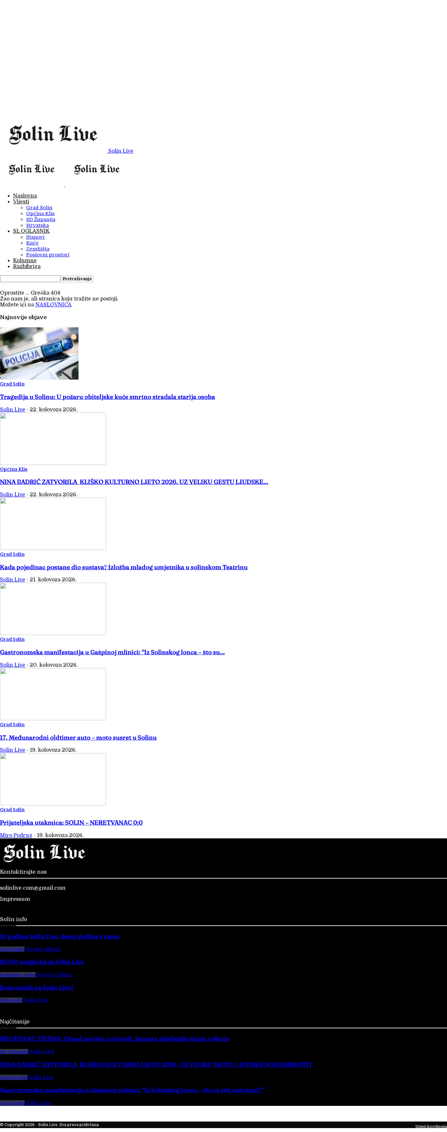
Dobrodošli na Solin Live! (36, 987)
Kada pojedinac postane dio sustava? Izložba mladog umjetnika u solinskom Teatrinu (124, 567)
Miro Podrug (16, 835)
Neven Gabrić (43, 949)
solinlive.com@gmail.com (32, 888)
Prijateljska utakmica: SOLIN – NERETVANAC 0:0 (71, 822)
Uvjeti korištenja (431, 1126)
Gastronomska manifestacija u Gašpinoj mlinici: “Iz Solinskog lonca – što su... (112, 652)
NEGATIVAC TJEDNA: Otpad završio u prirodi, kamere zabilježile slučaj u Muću (114, 1038)
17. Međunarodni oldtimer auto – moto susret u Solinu (78, 737)
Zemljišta (37, 249)
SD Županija (40, 219)
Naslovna (25, 196)
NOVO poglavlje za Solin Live (42, 962)
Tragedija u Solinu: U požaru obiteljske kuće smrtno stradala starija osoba (107, 397)
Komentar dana (18, 974)
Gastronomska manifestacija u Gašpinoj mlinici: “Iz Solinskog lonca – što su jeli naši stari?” (132, 1090)
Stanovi (35, 237)
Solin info (11, 1000)
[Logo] (32, 185)
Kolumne (25, 261)
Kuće (32, 243)
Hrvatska (37, 225)
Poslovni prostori (47, 255)
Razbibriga (27, 266)
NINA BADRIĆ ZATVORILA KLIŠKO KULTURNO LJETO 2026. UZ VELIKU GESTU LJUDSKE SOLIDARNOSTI (156, 1064)
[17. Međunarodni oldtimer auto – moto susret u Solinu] (53, 719)
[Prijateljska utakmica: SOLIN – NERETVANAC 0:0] (53, 804)
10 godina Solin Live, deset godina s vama (59, 936)
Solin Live (12, 410)
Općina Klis (40, 213)
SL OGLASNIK (31, 231)
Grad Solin (39, 208)
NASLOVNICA (53, 305)
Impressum (15, 899)
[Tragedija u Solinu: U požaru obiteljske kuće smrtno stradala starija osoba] (39, 378)
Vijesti (21, 202)
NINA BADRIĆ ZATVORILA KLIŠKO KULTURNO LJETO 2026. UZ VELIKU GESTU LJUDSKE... (134, 482)
